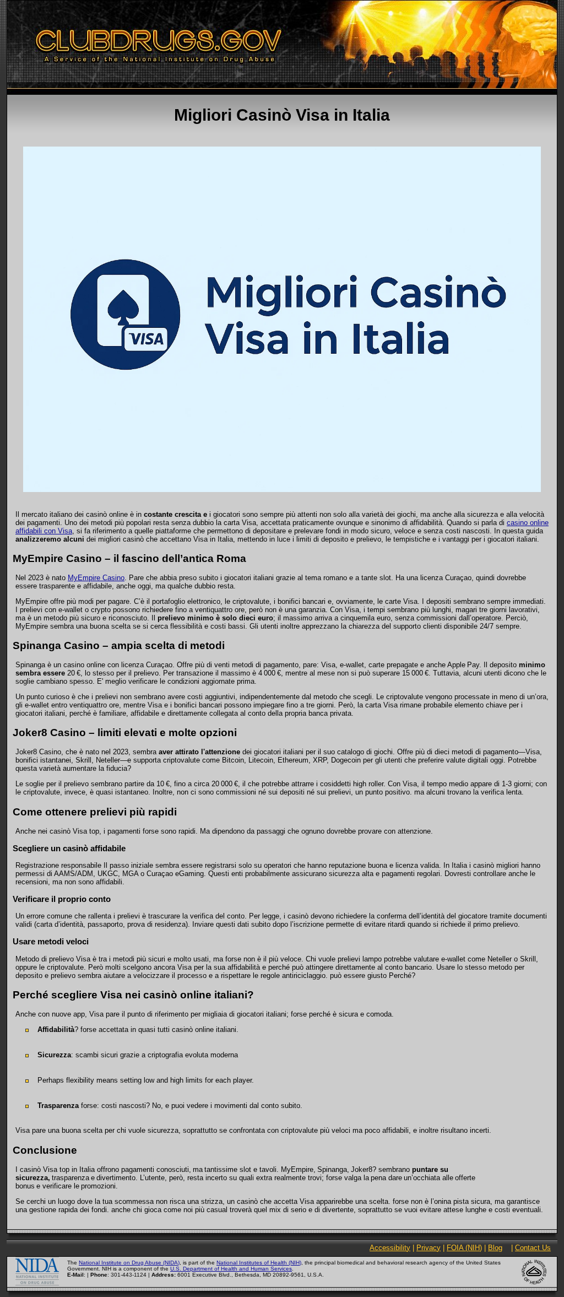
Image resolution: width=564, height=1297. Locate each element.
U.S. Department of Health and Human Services (231, 1269)
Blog (495, 1248)
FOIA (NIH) (464, 1248)
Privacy (428, 1248)
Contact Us (533, 1248)
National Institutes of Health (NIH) (258, 1263)
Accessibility (390, 1248)
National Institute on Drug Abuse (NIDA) (129, 1263)
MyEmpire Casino (96, 578)
